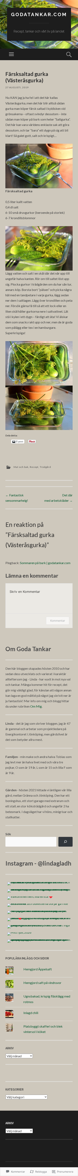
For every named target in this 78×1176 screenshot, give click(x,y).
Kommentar (57, 620)
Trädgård (45, 466)
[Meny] (11, 54)
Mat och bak (21, 466)
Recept (34, 466)
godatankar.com (39, 14)
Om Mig (36, 706)
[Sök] (65, 842)
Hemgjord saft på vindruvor (42, 983)
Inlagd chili (30, 1013)
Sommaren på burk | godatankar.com (45, 563)
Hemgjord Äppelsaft (37, 969)
